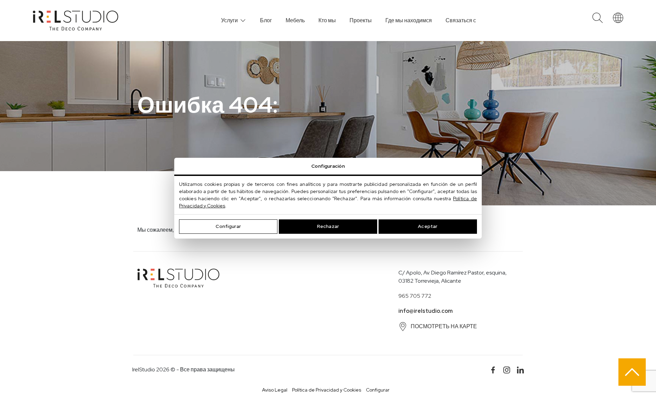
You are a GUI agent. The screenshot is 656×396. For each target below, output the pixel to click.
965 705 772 (414, 295)
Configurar (228, 226)
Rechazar (328, 226)
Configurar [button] (378, 390)
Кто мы (327, 20)
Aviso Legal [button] (274, 390)
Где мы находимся (408, 20)
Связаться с (461, 20)
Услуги (229, 20)
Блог (266, 20)
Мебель (295, 20)
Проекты (361, 20)
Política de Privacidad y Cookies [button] (326, 390)
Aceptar (427, 226)
